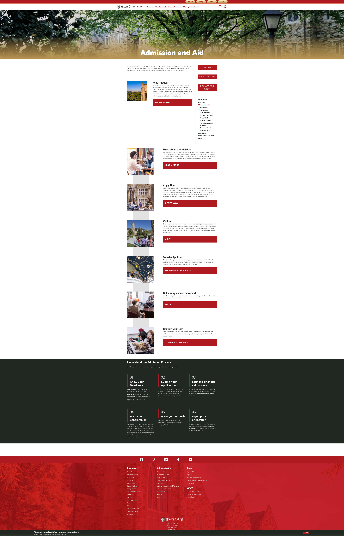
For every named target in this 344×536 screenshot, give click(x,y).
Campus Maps (131, 483)
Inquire (190, 1)
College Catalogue (132, 486)
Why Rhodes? (160, 82)
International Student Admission (206, 124)
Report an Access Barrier (194, 477)
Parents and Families (133, 508)
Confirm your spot (173, 329)
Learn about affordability (177, 149)
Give (222, 1)
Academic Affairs (162, 472)
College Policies (131, 489)
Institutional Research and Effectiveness (168, 486)
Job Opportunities (132, 500)
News (128, 505)
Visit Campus (204, 110)
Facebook (141, 459)
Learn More (162, 102)
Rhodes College (126, 7)
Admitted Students (205, 120)
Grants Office (160, 483)
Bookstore (130, 480)
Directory (129, 497)
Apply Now (207, 67)
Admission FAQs (205, 130)
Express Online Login (193, 472)
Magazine (130, 503)
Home (165, 46)
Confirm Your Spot (177, 342)
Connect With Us (207, 76)
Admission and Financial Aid (165, 477)
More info (63, 534)
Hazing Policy (190, 497)
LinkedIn (166, 459)
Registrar (159, 494)
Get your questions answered (179, 293)
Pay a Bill (189, 475)
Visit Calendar (131, 514)
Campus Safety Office (193, 491)
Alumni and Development (184, 7)
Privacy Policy (191, 483)
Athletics (196, 7)
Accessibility (130, 477)
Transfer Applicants (173, 257)
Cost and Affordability (206, 115)
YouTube (190, 459)
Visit (211, 1)
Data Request (131, 494)
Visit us (167, 221)
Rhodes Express (161, 497)
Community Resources (133, 491)
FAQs (168, 304)
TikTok (178, 459)
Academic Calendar (132, 475)
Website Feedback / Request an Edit (197, 480)
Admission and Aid (160, 7)
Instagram (153, 459)
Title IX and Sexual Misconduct (195, 494)
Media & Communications (164, 489)
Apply (201, 1)
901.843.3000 (172, 529)
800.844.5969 (172, 527)
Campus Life (171, 7)
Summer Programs (132, 511)
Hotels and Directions (206, 128)
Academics (150, 7)
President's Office (162, 491)
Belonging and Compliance (164, 480)
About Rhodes (141, 7)
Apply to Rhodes (205, 113)
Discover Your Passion (207, 87)
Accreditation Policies (163, 475)
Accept (306, 532)
